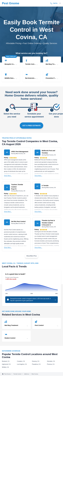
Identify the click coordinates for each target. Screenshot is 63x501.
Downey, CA (35, 361)
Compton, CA (21, 361)
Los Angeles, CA (22, 364)
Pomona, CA (50, 364)
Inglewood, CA (6, 364)
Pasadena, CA (36, 364)
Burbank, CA (5, 361)
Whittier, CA (5, 367)
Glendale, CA (51, 361)
